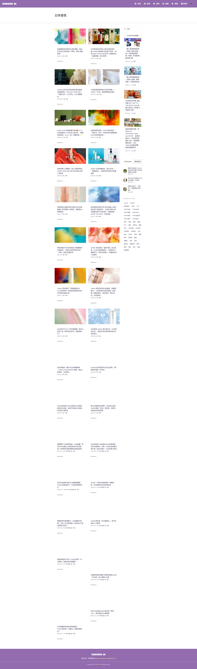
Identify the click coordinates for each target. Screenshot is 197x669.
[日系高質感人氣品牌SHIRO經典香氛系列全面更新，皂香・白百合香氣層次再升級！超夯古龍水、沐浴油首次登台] (104, 431)
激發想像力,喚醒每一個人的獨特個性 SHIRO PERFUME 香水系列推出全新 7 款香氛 (70, 171)
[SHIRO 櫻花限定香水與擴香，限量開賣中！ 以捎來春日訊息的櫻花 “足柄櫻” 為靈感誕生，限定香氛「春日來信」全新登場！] (104, 275)
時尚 (125, 234)
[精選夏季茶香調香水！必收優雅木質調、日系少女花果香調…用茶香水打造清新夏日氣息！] (70, 508)
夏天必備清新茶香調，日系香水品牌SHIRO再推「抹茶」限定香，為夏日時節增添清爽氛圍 (103, 408)
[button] (191, 3)
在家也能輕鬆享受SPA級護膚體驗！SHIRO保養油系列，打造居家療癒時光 (69, 485)
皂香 (135, 234)
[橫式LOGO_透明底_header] (98, 654)
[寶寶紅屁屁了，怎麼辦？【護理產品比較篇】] (125, 188)
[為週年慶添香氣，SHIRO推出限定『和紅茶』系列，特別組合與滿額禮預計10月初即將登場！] (104, 117)
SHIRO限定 (127, 215)
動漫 (134, 222)
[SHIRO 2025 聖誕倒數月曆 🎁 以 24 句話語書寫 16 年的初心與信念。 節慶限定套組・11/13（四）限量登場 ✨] (70, 117)
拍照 (129, 225)
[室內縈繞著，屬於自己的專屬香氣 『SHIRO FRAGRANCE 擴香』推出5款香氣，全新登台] (70, 354)
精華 (140, 234)
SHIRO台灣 (127, 209)
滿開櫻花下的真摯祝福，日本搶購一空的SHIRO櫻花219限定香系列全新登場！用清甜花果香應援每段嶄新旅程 (70, 446)
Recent (137, 161)
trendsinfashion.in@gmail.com (106, 658)
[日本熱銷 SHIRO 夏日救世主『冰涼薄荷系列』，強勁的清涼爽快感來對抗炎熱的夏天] (104, 316)
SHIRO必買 (135, 209)
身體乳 (126, 240)
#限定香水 (127, 206)
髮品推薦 (126, 250)
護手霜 (130, 237)
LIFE (64, 451)
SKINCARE (66, 489)
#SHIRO (132, 203)
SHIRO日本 (135, 212)
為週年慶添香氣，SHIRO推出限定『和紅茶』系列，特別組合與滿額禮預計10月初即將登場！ (104, 133)
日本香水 (133, 231)
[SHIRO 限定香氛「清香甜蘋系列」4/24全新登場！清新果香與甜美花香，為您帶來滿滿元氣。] (70, 275)
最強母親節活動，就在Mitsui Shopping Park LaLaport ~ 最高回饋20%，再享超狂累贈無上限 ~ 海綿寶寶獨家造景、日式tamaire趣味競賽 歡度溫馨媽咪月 (132, 138)
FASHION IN (98, 664)
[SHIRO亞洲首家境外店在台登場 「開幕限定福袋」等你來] (104, 354)
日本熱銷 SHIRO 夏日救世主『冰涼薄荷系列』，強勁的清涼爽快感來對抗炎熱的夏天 (104, 331)
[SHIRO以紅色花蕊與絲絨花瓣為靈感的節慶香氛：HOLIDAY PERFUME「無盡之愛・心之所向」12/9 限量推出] (70, 77)
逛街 (131, 240)
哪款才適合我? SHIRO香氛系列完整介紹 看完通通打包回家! (135, 170)
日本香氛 (126, 231)
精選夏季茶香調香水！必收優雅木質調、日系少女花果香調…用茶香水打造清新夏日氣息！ (70, 523)
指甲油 (135, 225)
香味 (138, 244)
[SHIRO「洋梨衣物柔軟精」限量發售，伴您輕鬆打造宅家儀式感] (104, 470)
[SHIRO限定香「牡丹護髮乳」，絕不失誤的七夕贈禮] (104, 508)
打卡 (125, 225)
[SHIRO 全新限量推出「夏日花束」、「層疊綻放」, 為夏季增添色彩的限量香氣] (104, 156)
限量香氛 (132, 244)
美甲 (125, 237)
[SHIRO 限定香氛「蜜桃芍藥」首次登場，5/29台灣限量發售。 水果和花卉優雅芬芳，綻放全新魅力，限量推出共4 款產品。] (104, 235)
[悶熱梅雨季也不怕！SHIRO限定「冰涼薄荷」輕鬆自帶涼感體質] (70, 546)
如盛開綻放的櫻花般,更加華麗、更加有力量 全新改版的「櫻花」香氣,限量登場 (70, 51)
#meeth (126, 203)
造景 (135, 240)
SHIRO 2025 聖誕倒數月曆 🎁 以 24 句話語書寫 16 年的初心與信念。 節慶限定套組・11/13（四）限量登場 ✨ (70, 133)
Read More (60, 63)
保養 (129, 222)
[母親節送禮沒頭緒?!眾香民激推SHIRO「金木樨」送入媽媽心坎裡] (104, 554)
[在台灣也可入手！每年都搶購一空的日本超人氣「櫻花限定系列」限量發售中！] (70, 316)
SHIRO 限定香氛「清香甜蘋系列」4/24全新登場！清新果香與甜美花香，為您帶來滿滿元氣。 (70, 291)
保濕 (125, 222)
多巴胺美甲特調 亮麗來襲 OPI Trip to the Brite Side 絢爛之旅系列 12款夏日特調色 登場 (132, 105)
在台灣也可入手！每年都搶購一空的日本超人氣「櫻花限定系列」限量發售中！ (70, 331)
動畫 (139, 222)
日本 (125, 228)
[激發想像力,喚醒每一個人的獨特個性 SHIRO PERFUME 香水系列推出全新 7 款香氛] (70, 156)
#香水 (133, 206)
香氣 (129, 247)
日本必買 (137, 228)
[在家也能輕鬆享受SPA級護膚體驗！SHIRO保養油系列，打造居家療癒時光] (70, 470)
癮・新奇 (73, 564)
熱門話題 (68, 451)
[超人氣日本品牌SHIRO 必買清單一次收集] (125, 179)
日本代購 (130, 228)
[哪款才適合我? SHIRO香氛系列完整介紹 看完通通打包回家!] (125, 170)
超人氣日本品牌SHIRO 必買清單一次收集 (135, 179)
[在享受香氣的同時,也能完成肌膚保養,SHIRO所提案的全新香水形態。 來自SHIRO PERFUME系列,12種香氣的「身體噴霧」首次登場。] (104, 36)
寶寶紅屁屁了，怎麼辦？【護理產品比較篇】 (134, 188)
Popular (128, 161)
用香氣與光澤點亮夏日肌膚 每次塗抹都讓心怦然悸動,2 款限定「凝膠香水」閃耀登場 (70, 209)
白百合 (130, 234)
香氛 (125, 247)
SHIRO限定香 (136, 215)
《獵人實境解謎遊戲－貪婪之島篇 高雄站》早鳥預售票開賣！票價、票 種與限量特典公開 (132, 53)
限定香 (126, 244)
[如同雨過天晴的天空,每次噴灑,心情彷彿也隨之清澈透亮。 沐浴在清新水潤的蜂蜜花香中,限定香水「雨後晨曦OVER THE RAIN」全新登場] (104, 194)
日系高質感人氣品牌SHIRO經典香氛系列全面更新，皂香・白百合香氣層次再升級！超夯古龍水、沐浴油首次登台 (104, 446)
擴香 (140, 225)
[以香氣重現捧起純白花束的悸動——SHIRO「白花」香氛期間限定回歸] (104, 77)
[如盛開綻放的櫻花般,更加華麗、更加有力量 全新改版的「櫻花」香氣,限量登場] (70, 36)
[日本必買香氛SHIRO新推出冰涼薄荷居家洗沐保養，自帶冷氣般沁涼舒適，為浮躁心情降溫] (70, 393)
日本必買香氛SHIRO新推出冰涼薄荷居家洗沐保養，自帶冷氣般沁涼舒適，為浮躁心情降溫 (70, 408)
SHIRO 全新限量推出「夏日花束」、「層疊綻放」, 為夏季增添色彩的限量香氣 (103, 171)
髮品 (139, 247)
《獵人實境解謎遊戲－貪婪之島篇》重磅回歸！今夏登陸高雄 (132, 79)
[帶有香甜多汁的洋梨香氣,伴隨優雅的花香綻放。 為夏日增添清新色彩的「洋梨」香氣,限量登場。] (70, 235)
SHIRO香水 (135, 218)
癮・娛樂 (134, 61)
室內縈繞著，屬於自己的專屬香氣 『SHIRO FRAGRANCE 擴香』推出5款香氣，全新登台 (69, 370)
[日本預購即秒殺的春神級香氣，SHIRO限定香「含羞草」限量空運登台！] (70, 606)
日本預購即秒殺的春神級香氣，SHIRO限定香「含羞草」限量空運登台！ (69, 629)
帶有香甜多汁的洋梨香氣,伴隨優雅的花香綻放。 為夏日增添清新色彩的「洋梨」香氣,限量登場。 (69, 250)
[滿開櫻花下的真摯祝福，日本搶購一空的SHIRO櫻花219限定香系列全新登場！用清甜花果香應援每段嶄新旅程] (70, 431)
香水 (134, 247)
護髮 (135, 237)
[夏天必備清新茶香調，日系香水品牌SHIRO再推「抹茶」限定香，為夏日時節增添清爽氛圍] (104, 393)
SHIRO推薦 (127, 212)
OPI (138, 206)
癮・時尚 (65, 56)
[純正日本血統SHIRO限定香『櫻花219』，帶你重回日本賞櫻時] (104, 598)
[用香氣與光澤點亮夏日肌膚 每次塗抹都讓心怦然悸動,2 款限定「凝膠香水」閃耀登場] (70, 194)
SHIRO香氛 (127, 218)
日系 (139, 231)
